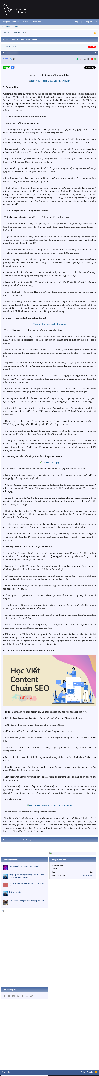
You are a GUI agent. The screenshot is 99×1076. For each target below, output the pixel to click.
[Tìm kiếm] (96, 22)
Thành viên (36, 22)
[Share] (92, 52)
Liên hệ (82, 1072)
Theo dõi (92, 47)
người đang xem (10, 46)
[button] (30, 22)
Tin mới (25, 22)
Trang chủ (6, 22)
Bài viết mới (6, 26)
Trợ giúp (90, 1072)
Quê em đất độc (15, 892)
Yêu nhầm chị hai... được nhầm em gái (24, 866)
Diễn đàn (15, 22)
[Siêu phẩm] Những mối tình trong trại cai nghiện (27, 901)
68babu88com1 (88, 875)
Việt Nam (7, 1072)
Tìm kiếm (15, 26)
